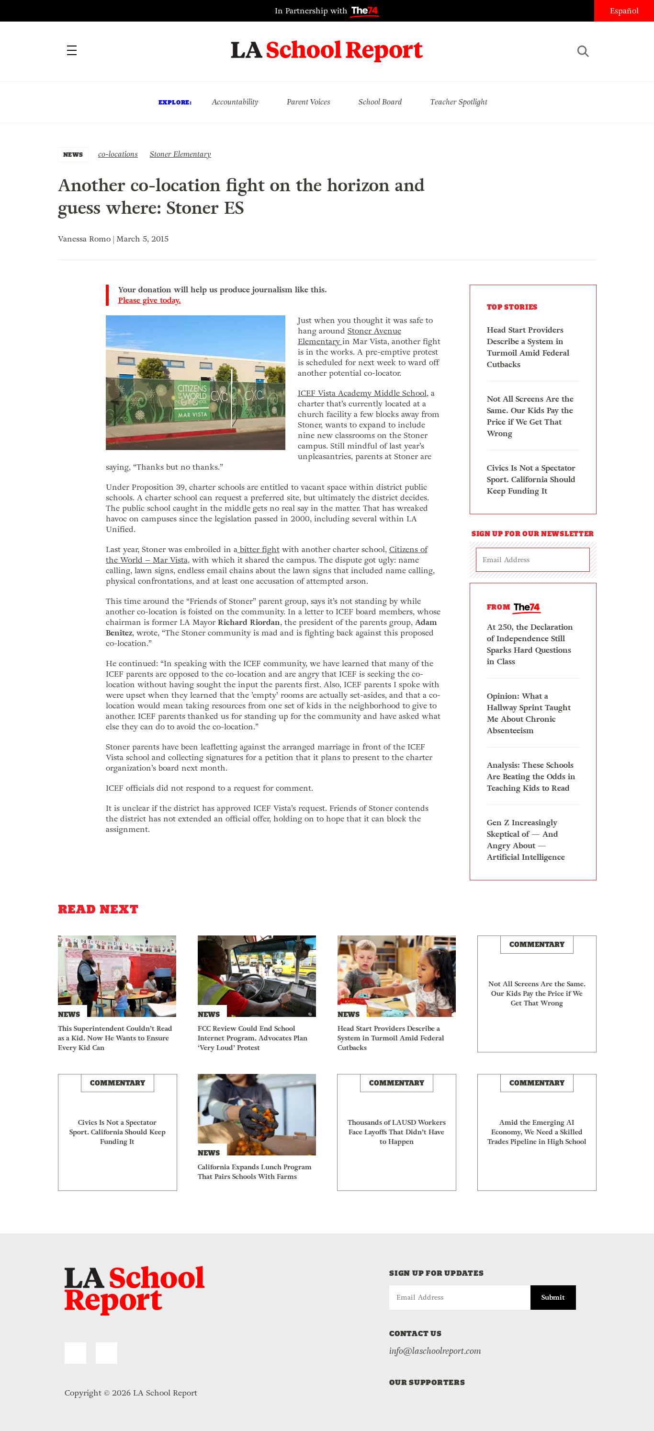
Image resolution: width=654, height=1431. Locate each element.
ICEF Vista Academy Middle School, (363, 393)
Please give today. (149, 300)
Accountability (235, 101)
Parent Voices (308, 101)
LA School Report (327, 45)
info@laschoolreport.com (435, 1351)
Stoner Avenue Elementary (349, 336)
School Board (380, 101)
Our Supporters (427, 1382)
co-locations (118, 154)
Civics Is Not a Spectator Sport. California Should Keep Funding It (531, 479)
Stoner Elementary (180, 154)
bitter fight (258, 549)
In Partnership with (312, 10)
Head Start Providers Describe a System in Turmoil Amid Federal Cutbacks (528, 347)
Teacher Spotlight (458, 101)
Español (624, 10)
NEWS (73, 154)
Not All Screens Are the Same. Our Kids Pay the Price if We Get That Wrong (530, 416)
